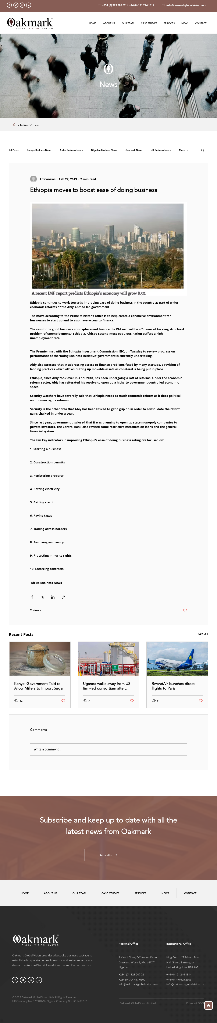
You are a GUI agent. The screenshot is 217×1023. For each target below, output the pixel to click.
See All (203, 634)
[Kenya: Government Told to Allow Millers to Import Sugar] (39, 659)
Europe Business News (39, 150)
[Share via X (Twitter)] (42, 597)
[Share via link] (63, 597)
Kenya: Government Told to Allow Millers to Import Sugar (39, 686)
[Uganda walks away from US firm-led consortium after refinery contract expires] (108, 659)
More (182, 150)
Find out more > (81, 965)
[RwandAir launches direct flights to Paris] (177, 659)
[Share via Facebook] (32, 597)
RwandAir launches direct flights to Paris (173, 686)
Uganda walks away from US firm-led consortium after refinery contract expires (106, 686)
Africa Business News (71, 150)
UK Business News (161, 150)
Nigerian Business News (104, 150)
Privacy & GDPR (195, 1003)
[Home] (9, 5)
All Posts (13, 150)
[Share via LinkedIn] (53, 597)
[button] (203, 150)
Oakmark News (133, 150)
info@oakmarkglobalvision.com (139, 984)
